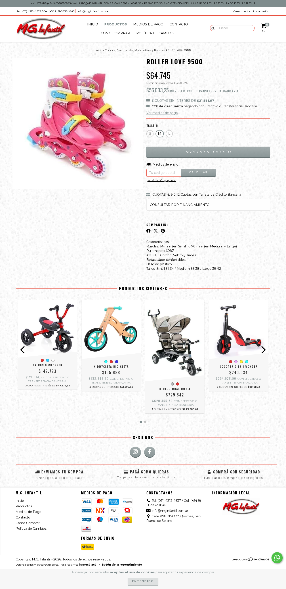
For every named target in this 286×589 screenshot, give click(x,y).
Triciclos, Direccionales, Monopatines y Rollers (134, 50)
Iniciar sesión (261, 11)
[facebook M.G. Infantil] (149, 452)
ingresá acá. (88, 564)
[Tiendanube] (250, 560)
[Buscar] (212, 28)
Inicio (92, 24)
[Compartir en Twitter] (156, 230)
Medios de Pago (148, 24)
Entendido (143, 581)
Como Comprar (115, 33)
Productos (115, 24)
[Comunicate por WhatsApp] (277, 557)
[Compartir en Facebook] (148, 230)
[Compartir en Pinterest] (163, 230)
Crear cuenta (241, 11)
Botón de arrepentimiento (122, 564)
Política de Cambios (155, 33)
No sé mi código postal (161, 180)
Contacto (179, 24)
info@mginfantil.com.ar (93, 11)
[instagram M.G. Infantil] (135, 452)
